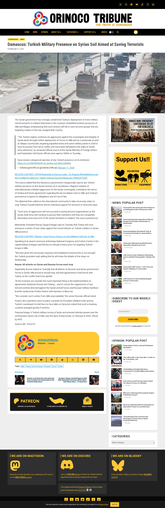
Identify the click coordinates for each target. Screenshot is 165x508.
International (13, 39)
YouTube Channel (132, 32)
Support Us (89, 32)
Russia (47, 366)
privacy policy (137, 326)
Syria (54, 366)
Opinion (44, 32)
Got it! (114, 504)
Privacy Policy (103, 504)
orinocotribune (48, 340)
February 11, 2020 (66, 167)
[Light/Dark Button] (111, 32)
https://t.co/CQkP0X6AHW (30, 163)
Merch (104, 32)
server (73, 474)
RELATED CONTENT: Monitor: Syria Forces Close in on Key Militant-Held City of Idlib (54, 236)
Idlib (22, 366)
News (35, 32)
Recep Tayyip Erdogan (34, 366)
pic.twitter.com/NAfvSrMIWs (57, 163)
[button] (117, 32)
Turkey (60, 366)
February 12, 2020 (17, 49)
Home (27, 32)
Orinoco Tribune (85, 487)
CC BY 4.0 (82, 490)
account (23, 477)
